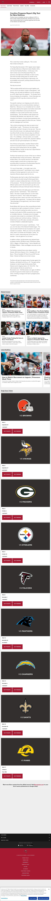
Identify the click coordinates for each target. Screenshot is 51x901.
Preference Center (25, 875)
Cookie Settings (25, 873)
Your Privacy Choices (25, 870)
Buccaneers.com (39, 784)
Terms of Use (25, 860)
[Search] (46, 2)
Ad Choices (25, 868)
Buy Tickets (7, 431)
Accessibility (25, 862)
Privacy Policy (25, 857)
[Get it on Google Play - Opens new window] (30, 846)
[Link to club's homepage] (2, 2)
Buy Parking (17, 431)
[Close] (48, 889)
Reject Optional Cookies (43, 898)
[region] (25, 894)
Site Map (25, 866)
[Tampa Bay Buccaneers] (25, 851)
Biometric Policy (25, 864)
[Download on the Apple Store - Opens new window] (20, 845)
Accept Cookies (32, 898)
